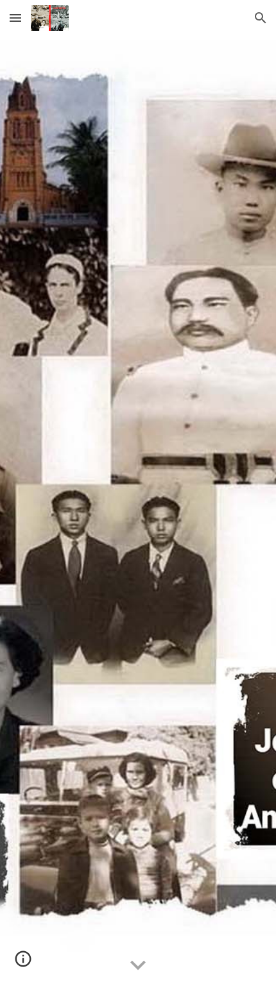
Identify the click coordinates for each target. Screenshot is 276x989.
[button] (15, 17)
